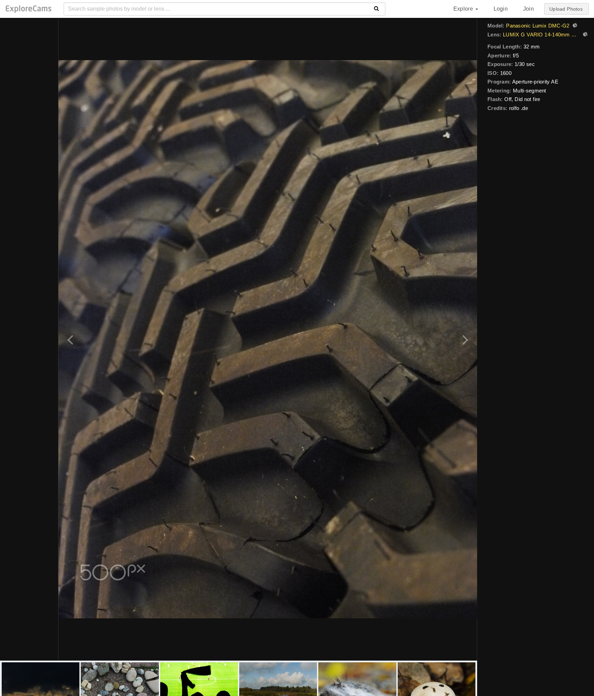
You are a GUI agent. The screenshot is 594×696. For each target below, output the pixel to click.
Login (501, 9)
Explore (464, 9)
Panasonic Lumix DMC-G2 (537, 26)
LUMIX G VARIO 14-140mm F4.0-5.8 (541, 34)
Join (528, 9)
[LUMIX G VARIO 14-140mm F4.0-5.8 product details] (584, 35)
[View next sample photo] (464, 339)
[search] (376, 8)
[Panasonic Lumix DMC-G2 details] (574, 26)
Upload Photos (566, 9)
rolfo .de (518, 108)
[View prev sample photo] (71, 339)
